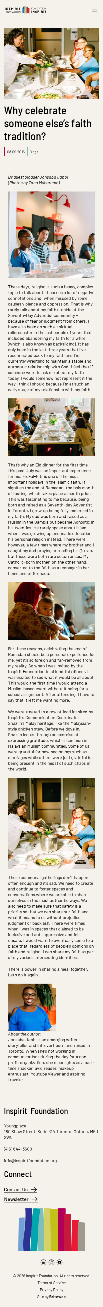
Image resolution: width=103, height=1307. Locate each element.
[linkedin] (43, 1262)
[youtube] (59, 1262)
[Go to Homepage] (25, 10)
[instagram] (51, 1262)
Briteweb (57, 1296)
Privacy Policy (51, 1289)
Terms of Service (52, 1282)
